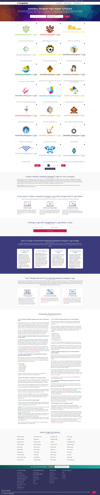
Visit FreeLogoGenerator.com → (62, 466)
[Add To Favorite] (36, 23)
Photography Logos (71, 441)
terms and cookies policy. (9, 493)
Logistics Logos (53, 452)
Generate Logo (50, 230)
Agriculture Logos (20, 439)
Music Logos (69, 436)
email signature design (70, 373)
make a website (63, 421)
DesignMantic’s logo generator (26, 357)
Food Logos (36, 454)
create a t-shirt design (56, 422)
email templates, (45, 300)
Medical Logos (53, 459)
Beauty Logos (19, 447)
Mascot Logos (53, 454)
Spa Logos (69, 454)
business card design (34, 408)
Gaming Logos (36, 457)
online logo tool (27, 322)
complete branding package (65, 377)
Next (63, 165)
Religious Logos (70, 447)
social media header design (59, 373)
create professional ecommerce (33, 360)
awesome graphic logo (65, 355)
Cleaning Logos (20, 452)
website (52, 373)
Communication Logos (21, 457)
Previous (37, 165)
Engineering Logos (37, 444)
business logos (21, 387)
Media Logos (53, 457)
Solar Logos (69, 452)
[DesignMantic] (22, 3)
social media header (71, 421)
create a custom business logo (32, 350)
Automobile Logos (20, 444)
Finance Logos (36, 449)
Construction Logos (37, 436)
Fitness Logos (36, 452)
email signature (78, 421)
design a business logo (41, 323)
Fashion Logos (36, 447)
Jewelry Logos (53, 447)
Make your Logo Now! (50, 168)
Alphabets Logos (20, 441)
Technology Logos (70, 459)
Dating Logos (36, 439)
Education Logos (37, 441)
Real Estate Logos (70, 444)
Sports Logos (69, 457)
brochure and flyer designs (56, 389)
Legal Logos (52, 449)
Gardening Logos (37, 459)
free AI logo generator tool (31, 185)
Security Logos (70, 449)
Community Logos (20, 454)
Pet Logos (69, 439)
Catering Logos (20, 449)
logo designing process (58, 343)
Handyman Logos (53, 436)
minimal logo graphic (72, 397)
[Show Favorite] (76, 1)
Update (67, 16)
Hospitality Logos (53, 439)
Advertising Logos (20, 436)
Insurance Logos (53, 444)
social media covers (45, 301)
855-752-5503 (72, 0)
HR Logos (52, 441)
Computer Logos (20, 459)
